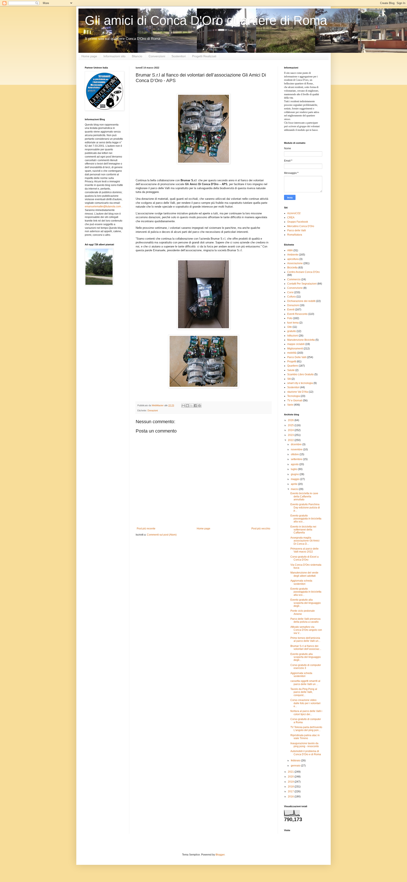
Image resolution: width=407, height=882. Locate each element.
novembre (297, 449)
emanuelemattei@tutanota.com (103, 206)
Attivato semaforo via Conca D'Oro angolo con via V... (306, 630)
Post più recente (146, 528)
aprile (294, 484)
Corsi (290, 292)
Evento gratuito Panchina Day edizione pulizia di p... (305, 507)
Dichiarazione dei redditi (301, 301)
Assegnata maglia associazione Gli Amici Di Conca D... (304, 540)
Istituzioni (292, 335)
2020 (291, 776)
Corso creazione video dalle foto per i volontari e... (305, 703)
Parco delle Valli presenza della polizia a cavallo (305, 620)
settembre (297, 459)
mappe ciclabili (296, 344)
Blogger (220, 854)
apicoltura (293, 259)
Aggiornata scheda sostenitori (301, 582)
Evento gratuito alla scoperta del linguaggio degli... (305, 602)
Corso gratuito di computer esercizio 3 (305, 667)
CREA (290, 217)
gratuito (291, 331)
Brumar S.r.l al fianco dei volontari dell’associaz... (305, 647)
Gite (289, 326)
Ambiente (292, 254)
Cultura (291, 296)
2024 (291, 430)
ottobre (295, 454)
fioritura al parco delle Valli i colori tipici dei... (306, 713)
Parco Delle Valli (296, 357)
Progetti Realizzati (204, 56)
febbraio (296, 760)
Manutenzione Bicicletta (301, 339)
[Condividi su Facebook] (195, 405)
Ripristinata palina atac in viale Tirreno (305, 737)
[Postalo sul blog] (187, 405)
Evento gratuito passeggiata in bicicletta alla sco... (305, 518)
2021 (291, 771)
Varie (290, 404)
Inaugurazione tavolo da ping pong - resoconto (304, 745)
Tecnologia (293, 396)
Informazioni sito (114, 56)
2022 (291, 440)
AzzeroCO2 (294, 213)
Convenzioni (157, 56)
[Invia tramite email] (183, 405)
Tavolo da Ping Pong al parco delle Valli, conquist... (303, 692)
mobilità (291, 352)
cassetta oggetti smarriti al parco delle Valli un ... (305, 682)
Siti (289, 378)
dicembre (296, 444)
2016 (291, 796)
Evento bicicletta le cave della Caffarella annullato (304, 496)
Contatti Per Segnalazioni (302, 283)
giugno (295, 474)
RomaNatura (294, 234)
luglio (294, 469)
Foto (289, 318)
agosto (295, 464)
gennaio (296, 765)
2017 (291, 791)
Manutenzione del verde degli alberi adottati (304, 574)
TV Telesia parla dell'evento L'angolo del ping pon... (306, 729)
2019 (291, 781)
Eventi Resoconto (297, 314)
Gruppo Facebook (297, 221)
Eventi (290, 309)
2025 (291, 425)
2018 (291, 786)
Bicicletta (292, 267)
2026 (291, 420)
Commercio (294, 279)
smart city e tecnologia (300, 383)
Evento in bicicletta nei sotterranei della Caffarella (303, 529)
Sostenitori (178, 56)
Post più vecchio (260, 528)
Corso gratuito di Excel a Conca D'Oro (304, 558)
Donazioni (153, 410)
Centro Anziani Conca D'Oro (303, 272)
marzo (295, 489)
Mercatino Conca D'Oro (300, 226)
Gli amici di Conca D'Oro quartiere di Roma (206, 20)
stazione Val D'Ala (297, 391)
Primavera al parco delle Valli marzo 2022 (304, 550)
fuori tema (293, 322)
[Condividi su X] (191, 405)
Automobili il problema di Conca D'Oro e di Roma (305, 753)
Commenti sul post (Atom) (162, 534)
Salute (291, 370)
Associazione (295, 263)
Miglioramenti (295, 348)
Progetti (291, 361)
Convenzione (295, 287)
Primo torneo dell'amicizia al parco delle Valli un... (305, 639)
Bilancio (137, 56)
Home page (89, 56)
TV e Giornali (294, 400)
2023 (291, 435)
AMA (290, 250)
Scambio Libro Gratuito (300, 374)
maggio (295, 479)
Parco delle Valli (296, 230)
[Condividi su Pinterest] (199, 405)
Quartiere (292, 365)
